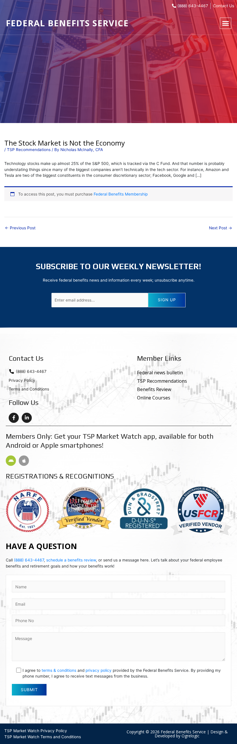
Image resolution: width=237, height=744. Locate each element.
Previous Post (20, 228)
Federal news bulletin (160, 372)
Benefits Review (154, 389)
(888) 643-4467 (29, 560)
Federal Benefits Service (67, 23)
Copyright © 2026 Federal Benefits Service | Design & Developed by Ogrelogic (177, 734)
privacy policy (99, 670)
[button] (226, 23)
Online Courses (153, 398)
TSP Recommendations (29, 149)
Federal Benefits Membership (121, 194)
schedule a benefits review (71, 560)
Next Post (220, 228)
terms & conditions (59, 670)
